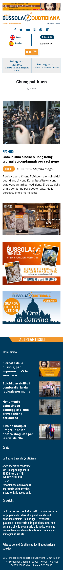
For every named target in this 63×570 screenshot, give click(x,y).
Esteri (8, 169)
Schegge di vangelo (17, 63)
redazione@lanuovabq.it (17, 485)
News (18, 37)
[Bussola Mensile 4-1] (31, 219)
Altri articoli (32, 339)
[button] (31, 52)
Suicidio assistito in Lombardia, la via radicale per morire (17, 387)
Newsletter (46, 43)
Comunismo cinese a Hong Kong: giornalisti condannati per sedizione (31, 159)
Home (33, 88)
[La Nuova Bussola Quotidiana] (31, 18)
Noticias (18, 43)
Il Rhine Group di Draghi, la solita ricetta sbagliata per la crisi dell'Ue (18, 432)
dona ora (47, 37)
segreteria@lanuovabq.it (17, 489)
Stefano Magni (43, 169)
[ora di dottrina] (31, 307)
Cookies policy (28, 544)
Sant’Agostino (45, 64)
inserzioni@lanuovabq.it (17, 492)
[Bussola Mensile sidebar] (31, 263)
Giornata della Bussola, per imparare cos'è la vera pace (15, 369)
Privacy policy (11, 544)
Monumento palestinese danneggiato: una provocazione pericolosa (16, 409)
